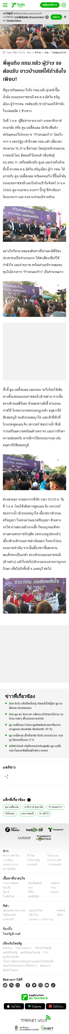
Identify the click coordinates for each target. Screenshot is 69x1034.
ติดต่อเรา (40, 961)
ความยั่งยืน (9, 868)
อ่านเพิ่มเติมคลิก (29, 17)
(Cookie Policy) (14, 21)
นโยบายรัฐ (32, 860)
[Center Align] (65, 17)
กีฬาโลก (30, 914)
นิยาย (6, 892)
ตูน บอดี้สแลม (11, 806)
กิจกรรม (7, 948)
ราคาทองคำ (53, 864)
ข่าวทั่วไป (42, 813)
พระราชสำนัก (10, 855)
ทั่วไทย (40, 53)
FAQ (25, 952)
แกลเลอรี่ (8, 919)
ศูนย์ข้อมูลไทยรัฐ (11, 952)
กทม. (48, 53)
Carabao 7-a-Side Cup (40, 919)
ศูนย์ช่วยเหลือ (38, 952)
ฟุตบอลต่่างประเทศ (13, 910)
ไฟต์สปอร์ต (9, 914)
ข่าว (31, 53)
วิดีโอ (30, 892)
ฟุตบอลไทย (32, 910)
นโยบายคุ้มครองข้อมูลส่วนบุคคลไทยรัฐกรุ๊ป (25, 956)
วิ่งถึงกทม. (10, 813)
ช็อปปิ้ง (7, 928)
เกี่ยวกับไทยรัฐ (40, 948)
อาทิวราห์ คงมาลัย (32, 806)
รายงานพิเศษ (10, 883)
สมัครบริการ (50, 4)
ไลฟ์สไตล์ (8, 896)
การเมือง (7, 860)
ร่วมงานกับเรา (22, 948)
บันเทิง (6, 887)
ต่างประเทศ (53, 860)
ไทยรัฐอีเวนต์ (10, 933)
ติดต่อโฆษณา (55, 961)
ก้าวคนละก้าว (53, 806)
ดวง (29, 887)
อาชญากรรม (9, 864)
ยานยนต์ (30, 864)
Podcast (54, 892)
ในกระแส (51, 855)
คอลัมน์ (53, 883)
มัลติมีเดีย (32, 896)
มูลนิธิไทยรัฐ (57, 948)
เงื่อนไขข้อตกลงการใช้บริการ (18, 961)
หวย (51, 887)
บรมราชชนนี (26, 813)
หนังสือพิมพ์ (33, 883)
